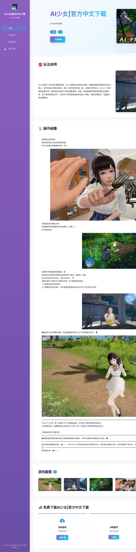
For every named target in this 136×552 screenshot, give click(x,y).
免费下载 (62, 537)
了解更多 (114, 537)
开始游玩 (58, 39)
